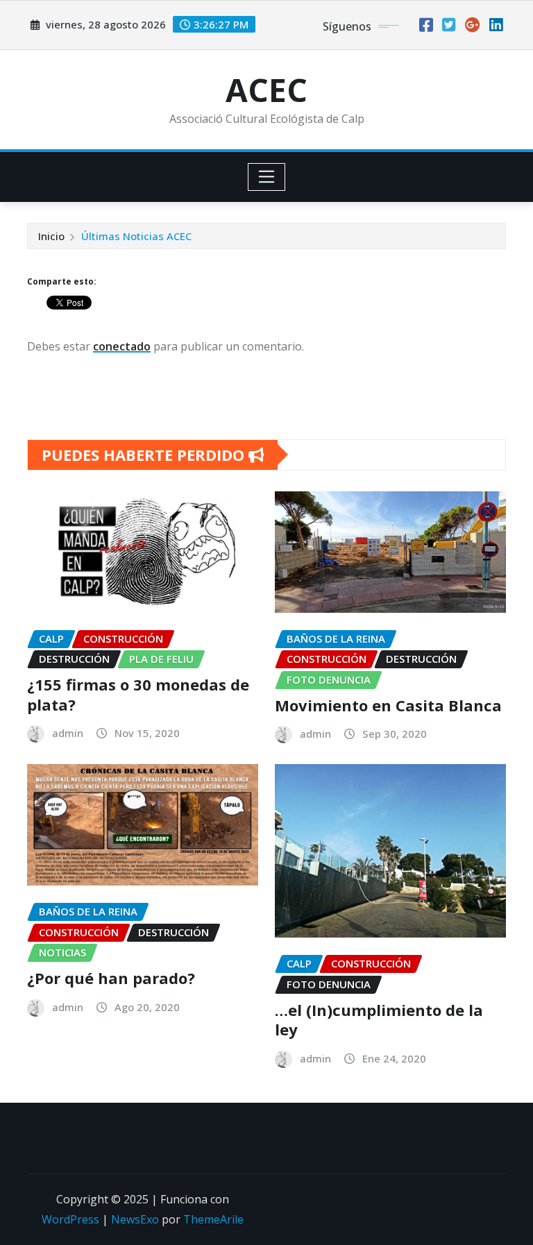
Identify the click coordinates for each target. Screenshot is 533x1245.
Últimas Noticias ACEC (136, 236)
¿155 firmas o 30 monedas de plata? (138, 694)
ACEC (266, 89)
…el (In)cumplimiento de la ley (379, 1019)
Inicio (51, 236)
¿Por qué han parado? (111, 977)
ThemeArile (213, 1219)
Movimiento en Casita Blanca (388, 705)
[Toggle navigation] (267, 177)
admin (67, 733)
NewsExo (135, 1219)
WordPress (70, 1219)
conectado (122, 346)
